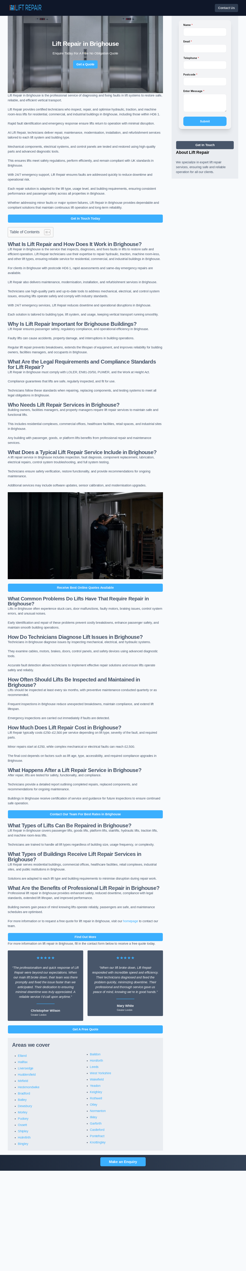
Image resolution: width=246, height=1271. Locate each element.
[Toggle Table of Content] (45, 232)
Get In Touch (205, 145)
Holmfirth (24, 1137)
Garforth (96, 1123)
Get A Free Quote (85, 1029)
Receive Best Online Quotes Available (85, 587)
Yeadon (95, 1086)
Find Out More (85, 937)
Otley (93, 1104)
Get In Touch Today (85, 218)
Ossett (22, 1125)
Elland (22, 1056)
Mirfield (23, 1081)
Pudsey (23, 1118)
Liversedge (25, 1068)
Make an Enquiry (123, 1162)
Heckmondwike (28, 1087)
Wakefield (97, 1079)
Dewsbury (25, 1106)
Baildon (95, 1054)
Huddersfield (27, 1074)
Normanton (98, 1111)
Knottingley (98, 1142)
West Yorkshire (100, 1073)
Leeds (94, 1067)
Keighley (96, 1092)
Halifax (23, 1062)
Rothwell (96, 1098)
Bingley (23, 1144)
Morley (22, 1112)
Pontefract (97, 1136)
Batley (22, 1100)
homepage (130, 921)
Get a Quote (85, 64)
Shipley (23, 1131)
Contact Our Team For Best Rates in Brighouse (85, 814)
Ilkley (93, 1117)
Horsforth (96, 1060)
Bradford (24, 1093)
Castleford (97, 1130)
